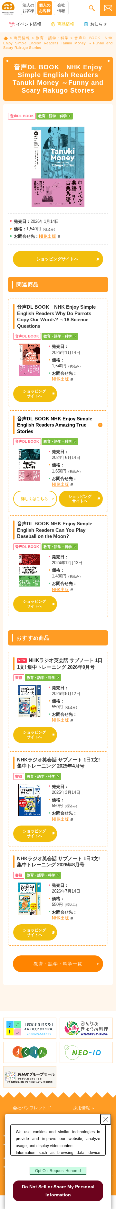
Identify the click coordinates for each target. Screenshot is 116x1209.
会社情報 (61, 8)
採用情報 (81, 1107)
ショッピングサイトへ (57, 259)
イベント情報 (28, 24)
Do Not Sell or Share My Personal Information (58, 1190)
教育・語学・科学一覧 (58, 963)
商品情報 (65, 24)
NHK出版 (47, 236)
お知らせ (98, 24)
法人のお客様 (28, 8)
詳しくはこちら (34, 498)
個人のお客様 (45, 8)
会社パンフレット (29, 1107)
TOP (5, 38)
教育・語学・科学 (52, 38)
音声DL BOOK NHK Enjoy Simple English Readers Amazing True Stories (54, 425)
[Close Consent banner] (106, 1119)
